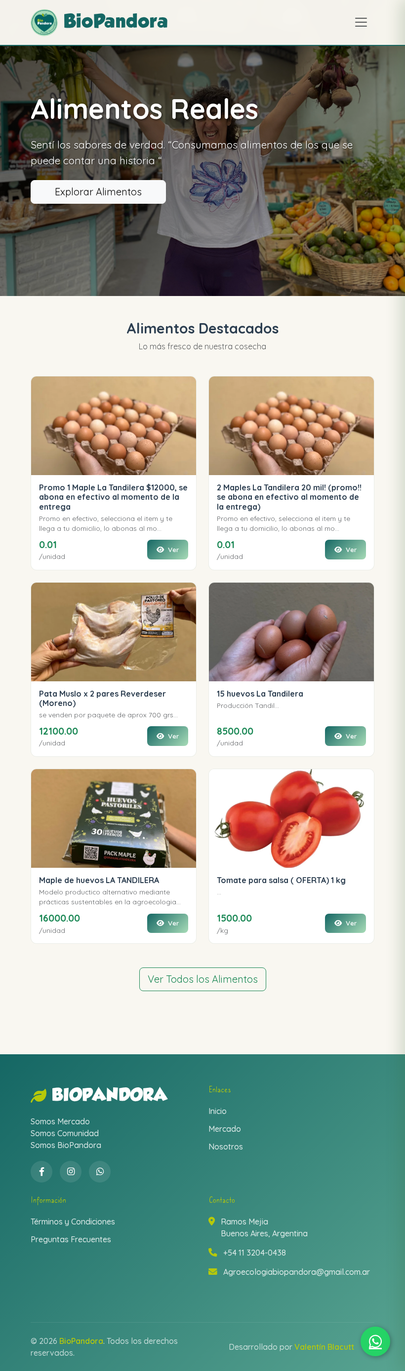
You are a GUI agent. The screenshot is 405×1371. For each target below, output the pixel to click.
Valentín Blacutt (324, 1347)
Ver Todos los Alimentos (203, 979)
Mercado (224, 1129)
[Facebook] (41, 1172)
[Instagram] (70, 1172)
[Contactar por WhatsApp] (375, 1341)
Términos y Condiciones (73, 1221)
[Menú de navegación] (361, 22)
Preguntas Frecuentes (71, 1239)
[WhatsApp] (100, 1172)
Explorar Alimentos (98, 191)
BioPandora (109, 1096)
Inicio (217, 1111)
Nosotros (225, 1146)
